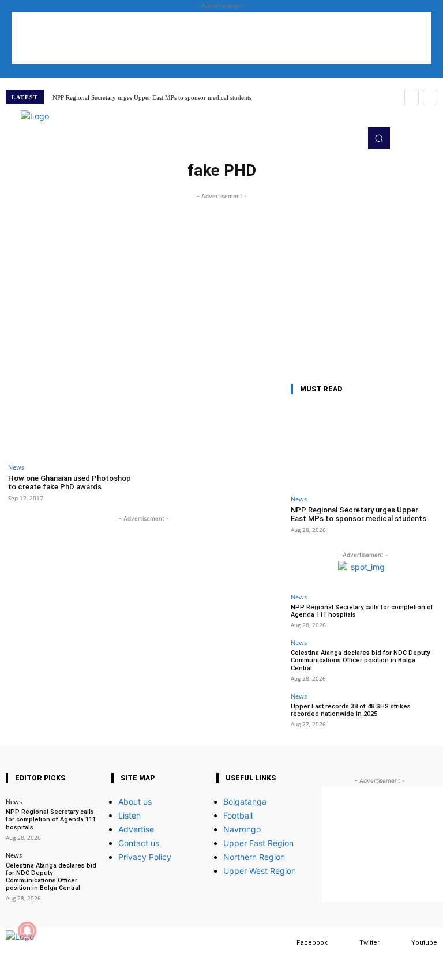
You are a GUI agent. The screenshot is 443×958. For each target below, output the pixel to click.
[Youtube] (400, 943)
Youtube (424, 942)
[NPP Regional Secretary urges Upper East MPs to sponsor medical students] (363, 447)
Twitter (369, 942)
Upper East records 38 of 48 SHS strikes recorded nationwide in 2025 (351, 710)
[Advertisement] (221, 38)
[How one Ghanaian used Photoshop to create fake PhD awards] (74, 419)
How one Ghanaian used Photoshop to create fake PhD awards (69, 483)
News (16, 467)
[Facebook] (285, 943)
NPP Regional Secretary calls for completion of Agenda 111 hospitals (362, 611)
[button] (379, 138)
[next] (430, 97)
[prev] (411, 97)
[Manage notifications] (27, 931)
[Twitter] (348, 943)
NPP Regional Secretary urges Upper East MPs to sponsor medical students (151, 97)
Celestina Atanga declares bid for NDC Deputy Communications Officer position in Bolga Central (360, 660)
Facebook (312, 942)
